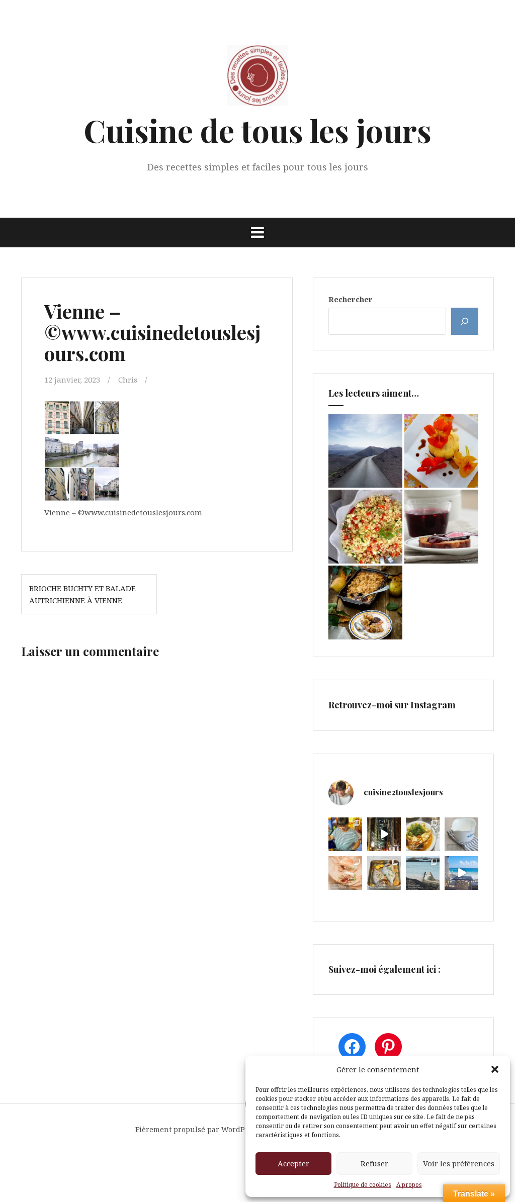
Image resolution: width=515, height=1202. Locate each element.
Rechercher (350, 299)
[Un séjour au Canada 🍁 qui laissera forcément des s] (384, 834)
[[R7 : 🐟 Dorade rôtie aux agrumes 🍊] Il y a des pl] (384, 873)
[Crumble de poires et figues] (365, 602)
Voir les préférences (458, 1163)
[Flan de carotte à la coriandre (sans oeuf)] (441, 451)
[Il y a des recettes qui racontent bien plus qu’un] (423, 834)
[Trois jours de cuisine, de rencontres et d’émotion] (345, 834)
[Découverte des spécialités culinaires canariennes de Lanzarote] (365, 451)
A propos (409, 1184)
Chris (127, 380)
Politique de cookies (362, 1184)
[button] (495, 1069)
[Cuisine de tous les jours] (257, 78)
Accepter (293, 1163)
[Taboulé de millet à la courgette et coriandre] (365, 527)
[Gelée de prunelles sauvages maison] (441, 527)
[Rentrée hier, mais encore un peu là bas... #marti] (461, 873)
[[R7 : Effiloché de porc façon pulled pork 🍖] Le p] (345, 873)
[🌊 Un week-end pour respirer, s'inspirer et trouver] (423, 873)
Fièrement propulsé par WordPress (197, 1129)
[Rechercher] (464, 321)
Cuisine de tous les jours (257, 130)
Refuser (374, 1163)
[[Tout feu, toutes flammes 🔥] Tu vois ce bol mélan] (461, 834)
